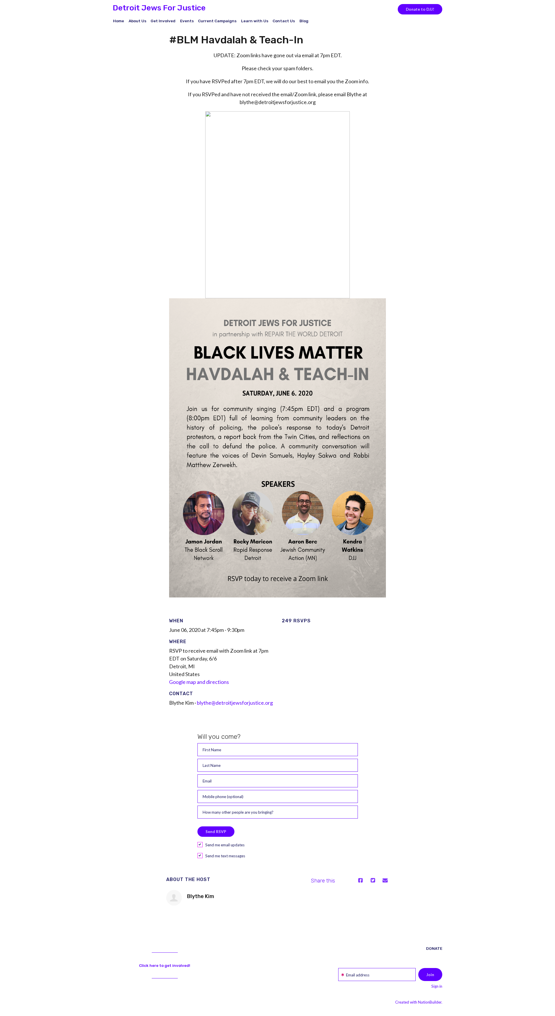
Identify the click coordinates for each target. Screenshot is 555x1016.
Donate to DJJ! (420, 9)
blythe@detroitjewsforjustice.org (235, 702)
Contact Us (284, 20)
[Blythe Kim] (174, 898)
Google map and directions (199, 682)
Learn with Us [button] (254, 20)
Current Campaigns (217, 20)
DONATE (434, 948)
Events (187, 20)
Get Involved (163, 20)
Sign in (436, 986)
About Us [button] (137, 20)
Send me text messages (225, 856)
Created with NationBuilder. (418, 1002)
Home (118, 20)
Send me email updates (225, 845)
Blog (303, 20)
